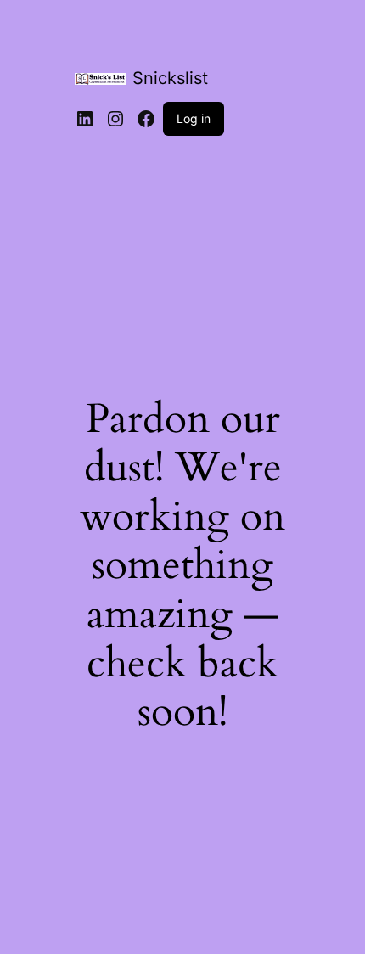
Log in (194, 118)
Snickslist (170, 78)
